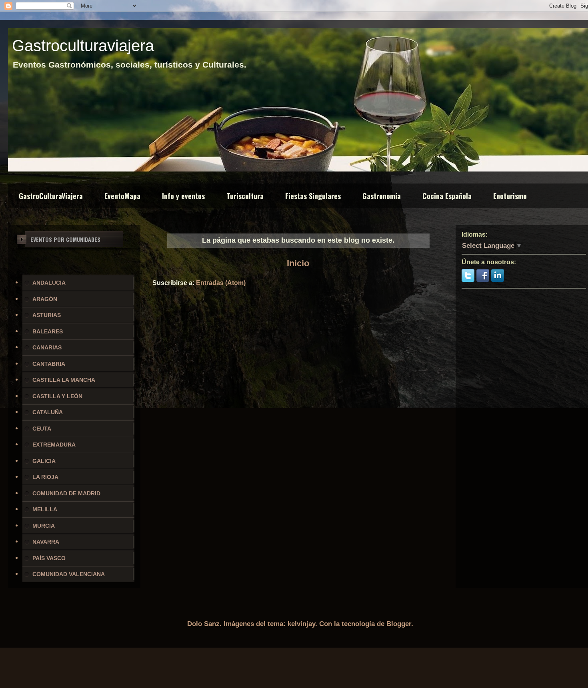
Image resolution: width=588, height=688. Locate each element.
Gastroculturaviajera (83, 45)
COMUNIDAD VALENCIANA (68, 574)
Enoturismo (510, 196)
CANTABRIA (48, 364)
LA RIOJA (45, 477)
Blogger (398, 624)
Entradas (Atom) (221, 282)
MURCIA (43, 525)
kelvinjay (301, 624)
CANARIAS (47, 347)
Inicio (298, 263)
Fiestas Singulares (313, 196)
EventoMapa (122, 196)
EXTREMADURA (54, 444)
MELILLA (44, 509)
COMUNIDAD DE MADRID (66, 493)
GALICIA (44, 461)
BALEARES (47, 331)
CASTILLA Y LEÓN (57, 396)
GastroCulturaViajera (51, 196)
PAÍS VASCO (49, 558)
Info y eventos (183, 196)
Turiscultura (245, 196)
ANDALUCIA (49, 282)
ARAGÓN (44, 299)
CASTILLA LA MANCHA (63, 380)
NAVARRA (45, 541)
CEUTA (41, 428)
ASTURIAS (46, 315)
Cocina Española (447, 196)
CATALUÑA (47, 412)
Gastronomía (381, 196)
